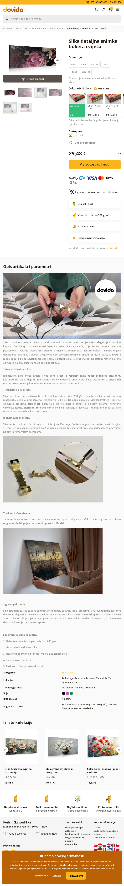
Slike (18, 28)
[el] (109, 848)
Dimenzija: (76, 57)
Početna (7, 28)
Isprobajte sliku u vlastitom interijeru (96, 192)
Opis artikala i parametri (27, 266)
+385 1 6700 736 (17, 833)
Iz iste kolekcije (17, 722)
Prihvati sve (76, 875)
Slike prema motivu (35, 28)
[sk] (96, 845)
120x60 (105, 64)
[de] (100, 848)
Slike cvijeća (56, 28)
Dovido (114, 248)
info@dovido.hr (48, 833)
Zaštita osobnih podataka (77, 834)
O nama (97, 827)
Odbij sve (57, 875)
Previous (5, 749)
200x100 (86, 71)
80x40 (83, 64)
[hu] (100, 845)
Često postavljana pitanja (106, 830)
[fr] (113, 848)
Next (57, 60)
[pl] (96, 848)
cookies (60, 865)
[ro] (113, 845)
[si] (117, 845)
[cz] (105, 845)
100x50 (94, 64)
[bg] (117, 848)
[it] (105, 848)
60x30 (73, 64)
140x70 (74, 71)
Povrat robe (71, 844)
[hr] (109, 845)
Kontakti (98, 834)
